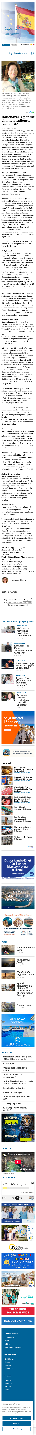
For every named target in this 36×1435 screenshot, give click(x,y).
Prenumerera (6, 44)
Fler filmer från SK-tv (10, 1173)
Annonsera (8, 1368)
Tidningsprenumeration (12, 1347)
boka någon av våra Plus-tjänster (20, 603)
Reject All (16, 1423)
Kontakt (7, 1362)
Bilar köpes (8, 1063)
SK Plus (7, 1341)
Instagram (8, 1380)
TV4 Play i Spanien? (12, 1103)
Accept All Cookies (17, 1418)
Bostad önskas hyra (12, 1092)
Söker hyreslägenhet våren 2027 (16, 1097)
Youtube (7, 1390)
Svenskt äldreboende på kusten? (14, 1069)
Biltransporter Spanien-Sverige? (14, 1109)
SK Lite (7, 1344)
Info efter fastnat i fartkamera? (12, 1075)
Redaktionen (9, 1359)
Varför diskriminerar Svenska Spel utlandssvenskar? (18, 1082)
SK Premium (9, 1338)
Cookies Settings (16, 1429)
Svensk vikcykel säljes (13, 1088)
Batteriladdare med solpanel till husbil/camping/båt (17, 1058)
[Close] (30, 1404)
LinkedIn (7, 1387)
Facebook (8, 1383)
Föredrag (7, 1365)
